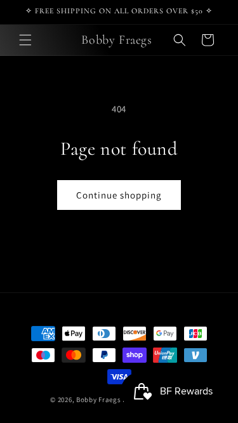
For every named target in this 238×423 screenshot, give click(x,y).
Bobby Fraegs (98, 399)
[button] (25, 40)
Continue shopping (119, 195)
